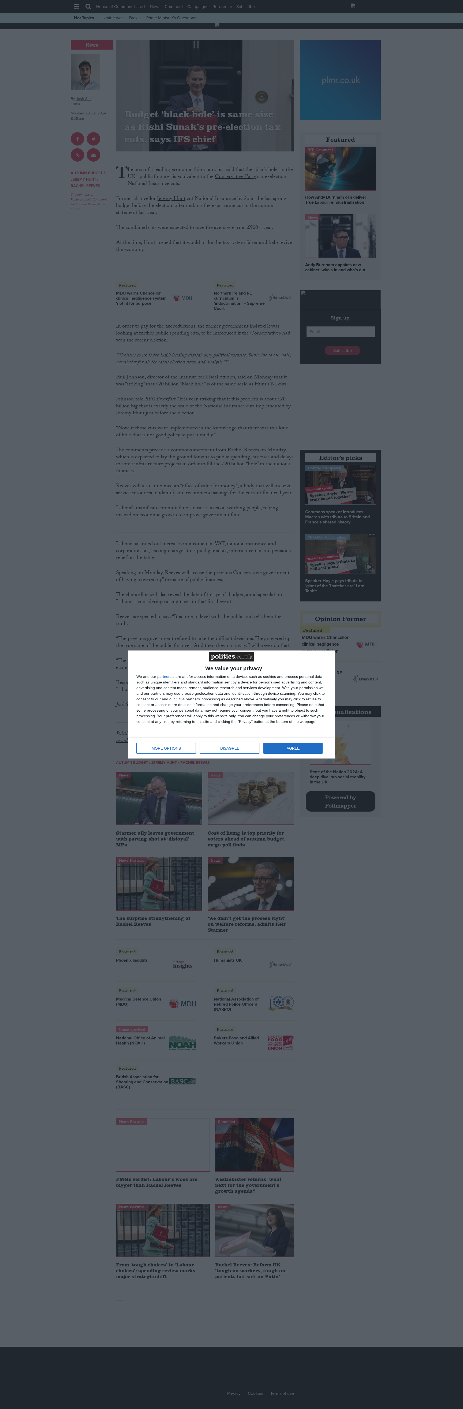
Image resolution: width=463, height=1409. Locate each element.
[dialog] (231, 704)
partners (164, 676)
